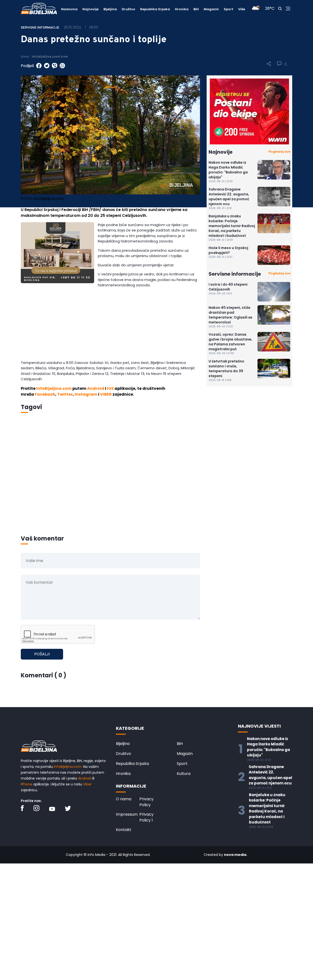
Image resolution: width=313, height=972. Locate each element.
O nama (123, 799)
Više (241, 9)
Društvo (128, 9)
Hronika (182, 9)
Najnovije (90, 9)
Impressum (127, 814)
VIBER (106, 394)
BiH (196, 9)
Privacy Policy (146, 802)
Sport (228, 9)
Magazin (211, 9)
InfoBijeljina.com (54, 388)
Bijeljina (110, 9)
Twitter (65, 394)
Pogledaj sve (279, 151)
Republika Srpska (155, 9)
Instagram (86, 394)
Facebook (45, 394)
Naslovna (69, 9)
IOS (110, 388)
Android (95, 388)
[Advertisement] (110, 326)
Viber (87, 784)
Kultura (183, 773)
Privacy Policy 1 (146, 817)
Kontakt (123, 829)
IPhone (26, 784)
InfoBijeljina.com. (68, 766)
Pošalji (42, 654)
